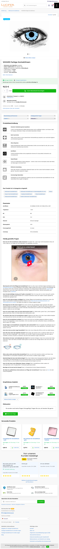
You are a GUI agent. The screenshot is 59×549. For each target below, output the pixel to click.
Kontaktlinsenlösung (8, 287)
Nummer (4, 91)
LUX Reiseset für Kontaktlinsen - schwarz (40, 394)
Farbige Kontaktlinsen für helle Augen (10, 532)
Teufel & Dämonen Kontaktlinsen (28, 196)
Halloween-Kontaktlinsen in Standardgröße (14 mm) (33, 191)
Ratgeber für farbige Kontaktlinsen (9, 528)
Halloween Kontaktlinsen (13, 10)
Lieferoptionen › (10, 97)
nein (43, 546)
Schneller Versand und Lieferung (42, 488)
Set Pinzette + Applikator (39, 387)
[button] (56, 5)
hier (49, 370)
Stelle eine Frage (11, 413)
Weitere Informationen (35, 546)
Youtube (17, 522)
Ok (47, 546)
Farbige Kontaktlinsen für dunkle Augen (11, 530)
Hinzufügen (24, 388)
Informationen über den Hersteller (11, 108)
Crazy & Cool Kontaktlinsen (11, 194)
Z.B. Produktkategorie (31, 5)
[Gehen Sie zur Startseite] (7, 5)
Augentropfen (49, 288)
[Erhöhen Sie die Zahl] (7, 90)
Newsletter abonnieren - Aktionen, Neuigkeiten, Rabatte (13, 504)
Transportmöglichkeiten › (21, 80)
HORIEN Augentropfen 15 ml (13, 394)
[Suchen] (24, 5)
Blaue (50, 191)
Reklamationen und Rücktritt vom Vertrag (40, 539)
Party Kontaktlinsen (40, 194)
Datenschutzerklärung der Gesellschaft (39, 537)
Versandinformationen (35, 534)
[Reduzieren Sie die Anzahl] (7, 92)
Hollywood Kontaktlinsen (11, 196)
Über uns (32, 530)
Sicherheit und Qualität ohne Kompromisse (40, 541)
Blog (2, 534)
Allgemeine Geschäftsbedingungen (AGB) (40, 532)
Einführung (3, 10)
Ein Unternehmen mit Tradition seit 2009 (43, 493)
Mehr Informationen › (8, 74)
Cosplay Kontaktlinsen (26, 194)
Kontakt (32, 528)
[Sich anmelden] (49, 5)
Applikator (13, 291)
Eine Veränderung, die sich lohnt (14, 493)
